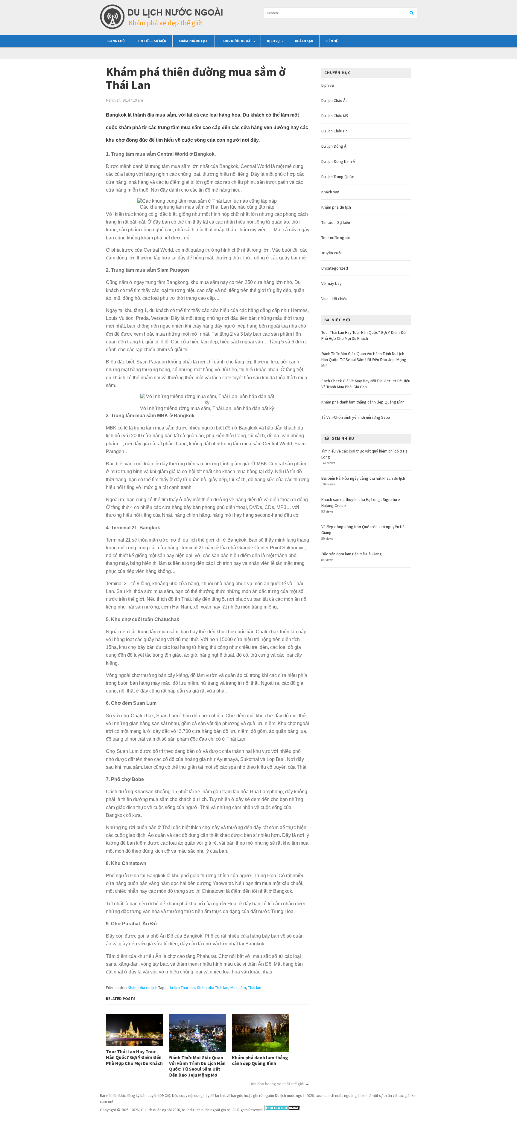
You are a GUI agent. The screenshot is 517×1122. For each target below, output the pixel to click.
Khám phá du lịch (194, 41)
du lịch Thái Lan (181, 987)
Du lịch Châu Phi (335, 131)
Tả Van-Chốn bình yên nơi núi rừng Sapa (355, 417)
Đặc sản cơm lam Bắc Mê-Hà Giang (351, 554)
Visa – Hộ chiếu (334, 298)
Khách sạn (304, 41)
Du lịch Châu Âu (334, 100)
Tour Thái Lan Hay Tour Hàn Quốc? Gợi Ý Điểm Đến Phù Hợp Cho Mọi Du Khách (134, 1057)
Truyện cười (331, 253)
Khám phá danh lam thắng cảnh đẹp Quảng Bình (260, 1060)
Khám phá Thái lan (212, 987)
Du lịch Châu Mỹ (334, 115)
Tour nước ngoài (236, 41)
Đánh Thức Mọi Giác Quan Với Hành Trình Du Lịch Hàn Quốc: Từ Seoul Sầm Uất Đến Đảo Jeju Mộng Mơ (197, 1066)
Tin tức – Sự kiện (151, 41)
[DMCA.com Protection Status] (282, 1109)
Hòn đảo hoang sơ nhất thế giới (277, 1083)
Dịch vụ (273, 41)
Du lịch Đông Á (333, 146)
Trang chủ (115, 41)
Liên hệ (332, 41)
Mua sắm (238, 987)
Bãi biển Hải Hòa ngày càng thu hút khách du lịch (363, 478)
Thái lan (254, 987)
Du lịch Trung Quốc (337, 176)
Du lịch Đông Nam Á (338, 161)
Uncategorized (334, 268)
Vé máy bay (331, 283)
